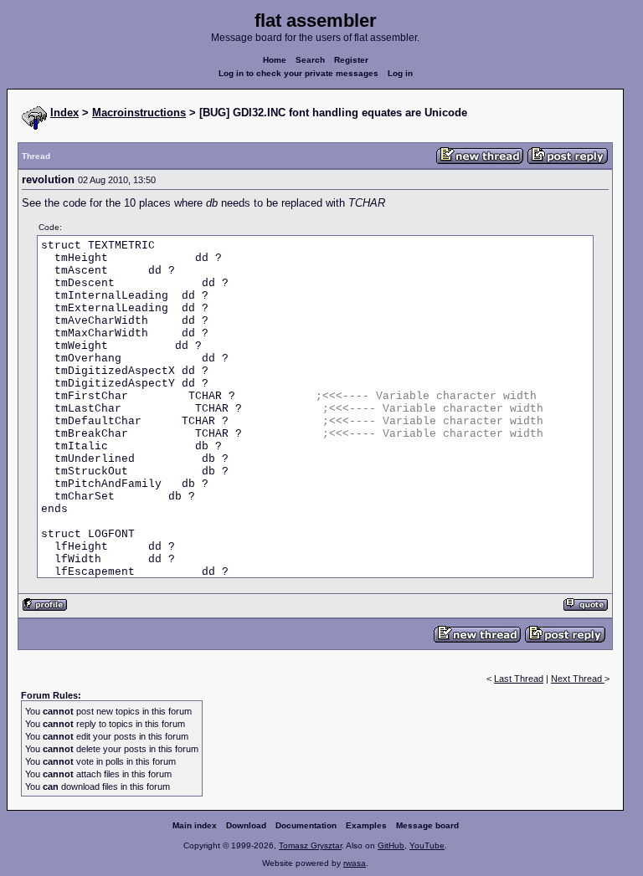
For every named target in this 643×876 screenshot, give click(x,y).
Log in (400, 73)
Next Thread (577, 679)
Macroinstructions (139, 112)
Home (274, 59)
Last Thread (518, 679)
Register (351, 59)
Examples (366, 825)
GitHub (391, 845)
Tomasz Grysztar (310, 845)
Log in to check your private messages (298, 73)
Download (246, 825)
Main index (194, 825)
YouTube (427, 845)
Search (310, 59)
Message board (427, 825)
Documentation (306, 825)
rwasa (354, 863)
